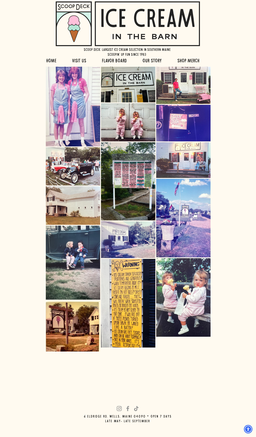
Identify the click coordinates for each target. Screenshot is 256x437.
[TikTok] (136, 408)
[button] (84, 60)
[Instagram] (119, 408)
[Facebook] (127, 408)
